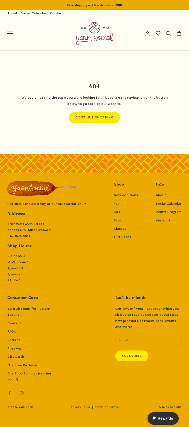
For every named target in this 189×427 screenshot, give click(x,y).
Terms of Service (107, 407)
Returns (13, 340)
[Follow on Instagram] (21, 393)
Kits (117, 212)
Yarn (117, 203)
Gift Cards (122, 237)
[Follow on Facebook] (9, 393)
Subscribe (132, 355)
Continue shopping (94, 117)
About (12, 13)
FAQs (11, 331)
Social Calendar (34, 13)
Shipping (14, 348)
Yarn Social (26, 407)
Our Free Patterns (22, 365)
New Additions (126, 195)
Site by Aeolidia (170, 407)
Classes (120, 228)
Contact (57, 13)
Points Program (169, 212)
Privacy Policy (80, 407)
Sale (117, 220)
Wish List (163, 220)
